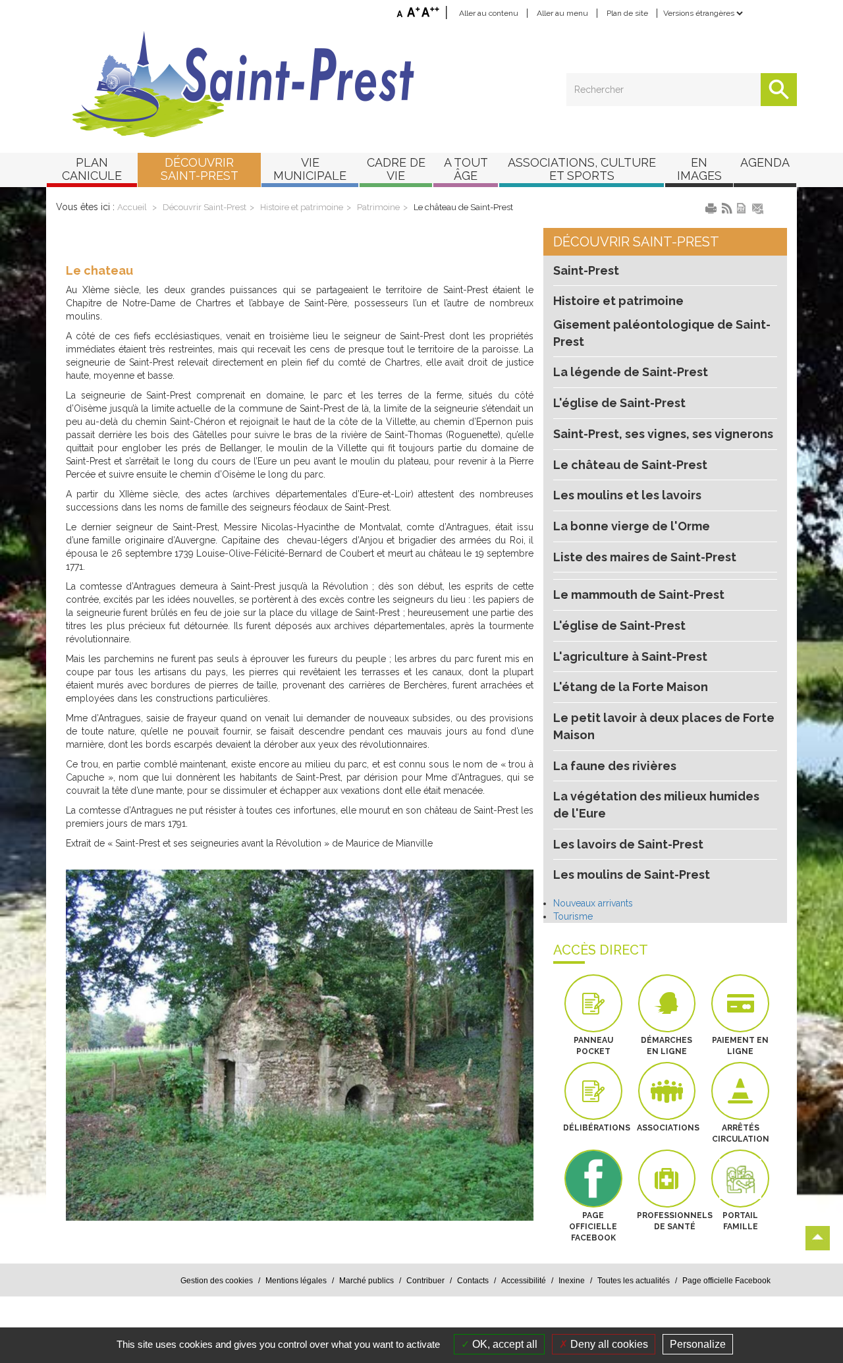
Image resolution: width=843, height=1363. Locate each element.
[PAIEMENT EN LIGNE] (740, 1003)
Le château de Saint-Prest (463, 207)
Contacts (473, 1280)
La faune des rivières (614, 766)
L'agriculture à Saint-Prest (630, 656)
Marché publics (366, 1280)
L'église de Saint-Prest (619, 403)
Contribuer (425, 1280)
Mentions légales (296, 1280)
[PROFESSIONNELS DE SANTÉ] (667, 1179)
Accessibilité (523, 1280)
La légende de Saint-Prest (630, 372)
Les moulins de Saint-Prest (631, 874)
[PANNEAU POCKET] (593, 1003)
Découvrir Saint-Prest (204, 207)
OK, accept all (503, 1344)
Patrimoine (378, 207)
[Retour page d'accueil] (421, 84)
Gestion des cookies (216, 1280)
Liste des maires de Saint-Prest (644, 557)
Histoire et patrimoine (301, 207)
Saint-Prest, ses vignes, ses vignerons (663, 434)
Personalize (698, 1344)
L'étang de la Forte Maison (630, 687)
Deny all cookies (608, 1344)
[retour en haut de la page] (817, 1238)
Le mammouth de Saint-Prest (638, 594)
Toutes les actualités (633, 1280)
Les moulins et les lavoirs (627, 495)
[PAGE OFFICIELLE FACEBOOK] (593, 1179)
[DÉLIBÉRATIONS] (593, 1091)
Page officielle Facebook (726, 1280)
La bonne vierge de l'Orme (631, 526)
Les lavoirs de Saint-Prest (628, 844)
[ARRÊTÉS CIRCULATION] (740, 1091)
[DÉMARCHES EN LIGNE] (667, 1003)
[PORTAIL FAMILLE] (740, 1179)
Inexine (571, 1280)
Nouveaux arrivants (593, 903)
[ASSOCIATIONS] (667, 1091)
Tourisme (573, 916)
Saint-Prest (586, 270)
